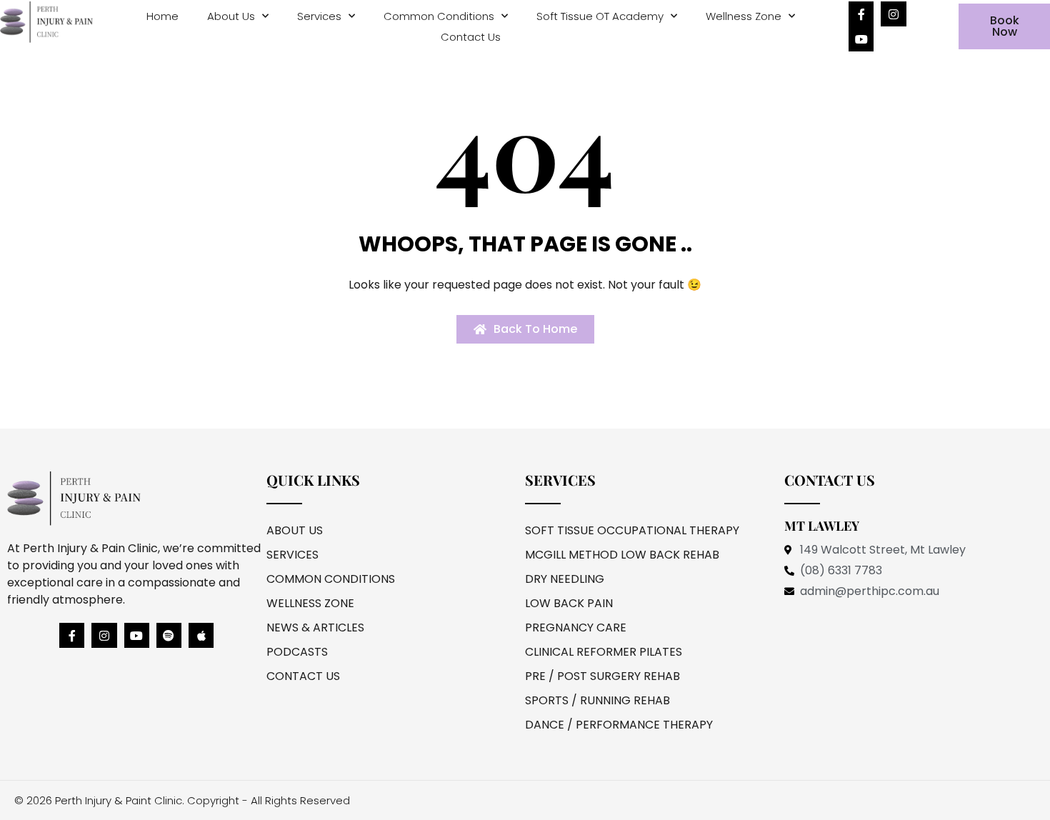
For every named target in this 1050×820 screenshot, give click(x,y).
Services (319, 16)
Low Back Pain (569, 603)
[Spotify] (168, 635)
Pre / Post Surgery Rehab (602, 676)
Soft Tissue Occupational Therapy (632, 530)
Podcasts (297, 652)
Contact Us (471, 36)
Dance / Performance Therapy (619, 724)
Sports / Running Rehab (597, 700)
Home (162, 16)
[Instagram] (893, 13)
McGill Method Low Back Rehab (622, 554)
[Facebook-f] (861, 13)
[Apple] (201, 635)
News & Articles (315, 627)
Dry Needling (564, 579)
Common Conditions (439, 16)
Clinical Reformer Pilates (603, 652)
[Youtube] (861, 38)
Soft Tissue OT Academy (600, 16)
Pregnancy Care (575, 627)
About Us (231, 16)
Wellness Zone (743, 16)
